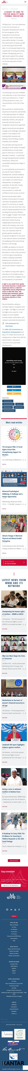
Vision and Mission (14, 925)
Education (14, 9)
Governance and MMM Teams (14, 936)
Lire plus (4, 464)
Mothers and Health (14, 951)
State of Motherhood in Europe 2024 (14, 983)
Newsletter (14, 1011)
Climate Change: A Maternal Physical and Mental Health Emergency (12, 538)
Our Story (14, 927)
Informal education (8, 401)
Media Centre (4, 1019)
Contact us (14, 1013)
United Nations (14, 966)
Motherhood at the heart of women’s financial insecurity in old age (13, 703)
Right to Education (7, 407)
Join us (14, 1002)
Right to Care (19, 404)
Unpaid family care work (9, 410)
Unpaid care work (19, 407)
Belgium (14, 970)
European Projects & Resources (14, 990)
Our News (14, 981)
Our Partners (14, 931)
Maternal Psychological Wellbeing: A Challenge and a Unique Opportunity (12, 494)
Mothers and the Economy (14, 949)
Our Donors (14, 934)
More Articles (14, 860)
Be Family (14, 988)
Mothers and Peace (14, 953)
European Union (14, 964)
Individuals (14, 1004)
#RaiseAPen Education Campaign (14, 996)
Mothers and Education (14, 955)
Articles (5, 9)
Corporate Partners (14, 1009)
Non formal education (8, 404)
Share (14, 386)
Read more (4, 629)
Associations (14, 1006)
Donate (14, 916)
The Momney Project (14, 985)
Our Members (14, 929)
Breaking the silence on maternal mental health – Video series (14, 993)
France (14, 973)
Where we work (14, 961)
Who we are (14, 922)
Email (15, 393)
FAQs (14, 940)
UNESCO (14, 968)
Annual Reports (14, 938)
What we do (14, 946)
